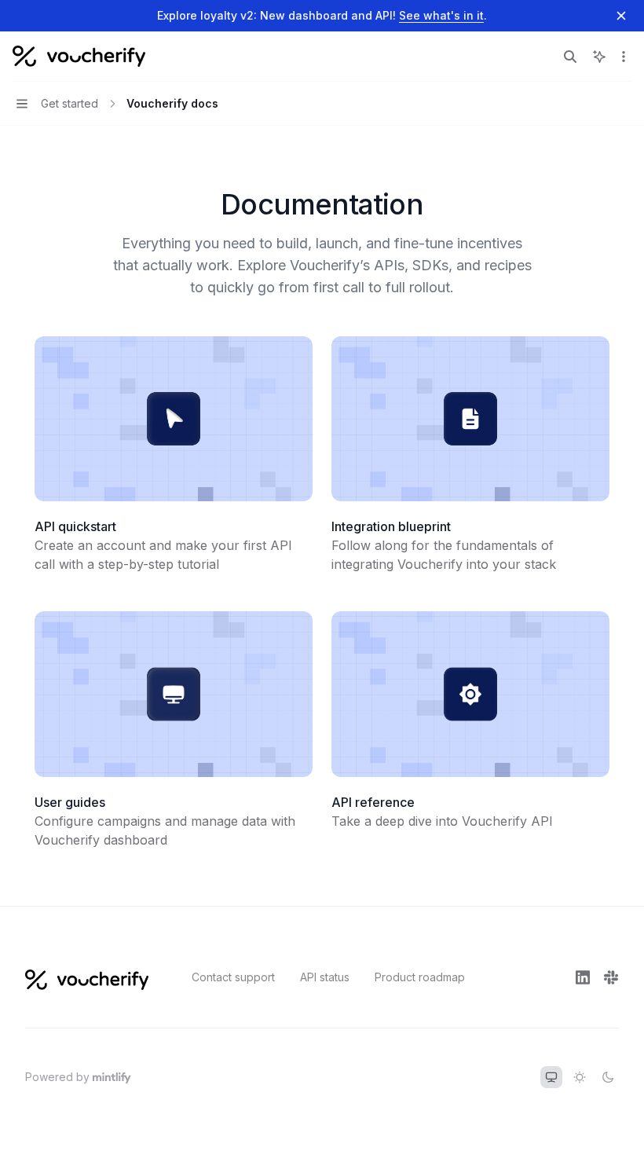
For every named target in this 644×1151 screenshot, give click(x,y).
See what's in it (441, 15)
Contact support (233, 977)
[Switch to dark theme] (608, 1077)
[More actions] (623, 57)
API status (324, 977)
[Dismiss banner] (621, 15)
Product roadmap (420, 977)
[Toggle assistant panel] (599, 56)
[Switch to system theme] (551, 1077)
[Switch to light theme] (580, 1077)
